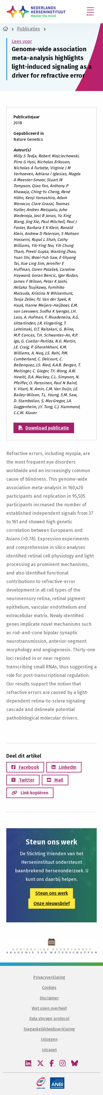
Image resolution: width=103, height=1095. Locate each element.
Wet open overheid (49, 1008)
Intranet (49, 1050)
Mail (58, 780)
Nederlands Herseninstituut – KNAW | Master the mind (36, 12)
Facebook (28, 767)
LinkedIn (67, 767)
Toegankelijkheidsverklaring (49, 1029)
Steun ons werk (51, 893)
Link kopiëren (33, 793)
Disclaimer (49, 998)
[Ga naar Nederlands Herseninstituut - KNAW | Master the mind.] (5, 29)
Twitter (26, 780)
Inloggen (49, 1039)
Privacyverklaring (49, 977)
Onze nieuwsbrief (51, 903)
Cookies (49, 987)
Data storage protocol (49, 1018)
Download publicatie (47, 428)
